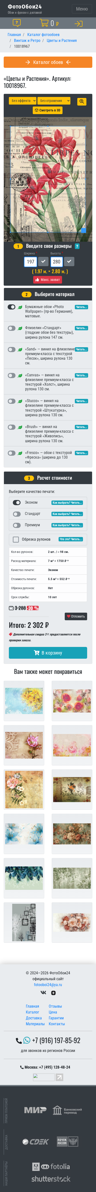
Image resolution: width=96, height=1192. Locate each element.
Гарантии (56, 1018)
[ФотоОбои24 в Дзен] (53, 992)
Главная (32, 1006)
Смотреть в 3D (49, 110)
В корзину (52, 653)
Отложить (77, 616)
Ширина (29, 253)
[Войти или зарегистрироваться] (79, 23)
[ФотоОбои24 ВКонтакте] (43, 992)
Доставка (34, 1018)
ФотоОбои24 (25, 6)
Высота (55, 253)
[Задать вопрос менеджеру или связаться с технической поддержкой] (18, 23)
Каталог (32, 1012)
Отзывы (55, 1006)
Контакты (57, 1024)
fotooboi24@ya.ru (48, 984)
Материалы (35, 1024)
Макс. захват (50, 280)
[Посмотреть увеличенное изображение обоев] (81, 102)
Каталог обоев (48, 62)
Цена (53, 1012)
